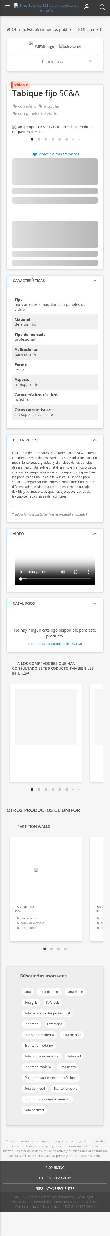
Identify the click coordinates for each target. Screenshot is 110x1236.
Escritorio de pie (65, 1088)
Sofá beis (53, 1002)
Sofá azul (74, 1056)
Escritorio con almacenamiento (47, 1099)
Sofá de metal (34, 1088)
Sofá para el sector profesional (47, 1013)
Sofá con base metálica (41, 1056)
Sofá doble (75, 991)
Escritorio (31, 1024)
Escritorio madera (37, 1067)
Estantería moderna (39, 1034)
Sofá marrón (71, 1034)
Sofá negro (68, 1067)
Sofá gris (30, 1002)
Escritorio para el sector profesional (50, 1077)
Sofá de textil (49, 991)
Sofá (27, 991)
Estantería (54, 1024)
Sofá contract (34, 1110)
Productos (52, 62)
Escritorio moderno (38, 1045)
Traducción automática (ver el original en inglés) (49, 514)
